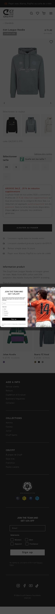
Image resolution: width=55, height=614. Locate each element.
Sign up (13, 319)
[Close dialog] (53, 289)
